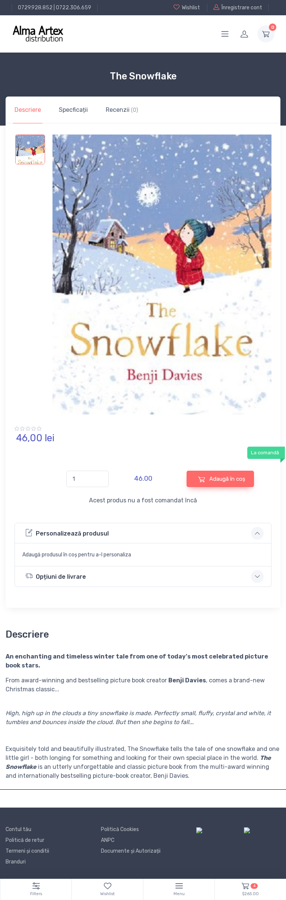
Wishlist (191, 7)
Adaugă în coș (226, 479)
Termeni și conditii (27, 851)
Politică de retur (25, 840)
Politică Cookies (120, 829)
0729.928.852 (35, 7)
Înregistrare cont (242, 7)
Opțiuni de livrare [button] (61, 576)
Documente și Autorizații (131, 851)
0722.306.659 (73, 7)
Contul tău (18, 829)
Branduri (16, 862)
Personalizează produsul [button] (72, 533)
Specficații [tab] (73, 109)
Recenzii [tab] (122, 109)
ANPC (107, 840)
